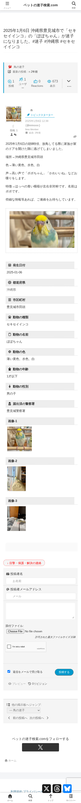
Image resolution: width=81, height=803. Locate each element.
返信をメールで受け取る (28, 671)
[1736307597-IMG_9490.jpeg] (16, 530)
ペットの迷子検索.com (40, 5)
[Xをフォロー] (40, 747)
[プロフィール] (11, 135)
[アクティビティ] (15, 135)
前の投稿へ (19, 718)
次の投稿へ (37, 718)
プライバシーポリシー (37, 791)
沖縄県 (11, 289)
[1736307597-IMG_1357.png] (19, 450)
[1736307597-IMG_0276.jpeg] (16, 490)
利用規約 (16, 791)
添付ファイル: (14, 626)
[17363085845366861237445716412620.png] (42, 247)
